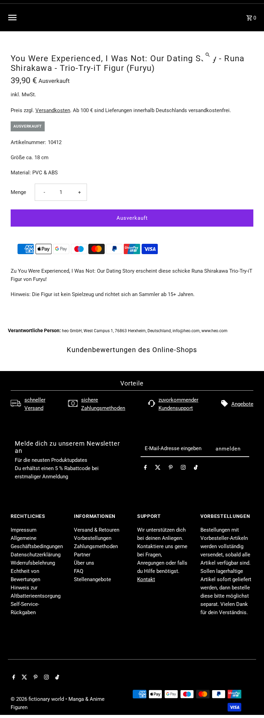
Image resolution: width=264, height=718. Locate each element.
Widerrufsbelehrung (33, 563)
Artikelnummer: (28, 142)
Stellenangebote (92, 579)
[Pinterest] (171, 469)
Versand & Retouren (96, 530)
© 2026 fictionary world (38, 699)
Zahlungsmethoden (96, 546)
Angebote (242, 404)
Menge (18, 192)
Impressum (23, 530)
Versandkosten (52, 110)
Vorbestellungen (92, 538)
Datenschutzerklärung (35, 555)
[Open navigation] (57, 17)
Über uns (84, 563)
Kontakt (146, 579)
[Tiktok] (196, 469)
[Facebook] (145, 469)
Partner (82, 555)
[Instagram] (183, 469)
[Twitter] (158, 469)
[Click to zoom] (208, 54)
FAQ (78, 571)
